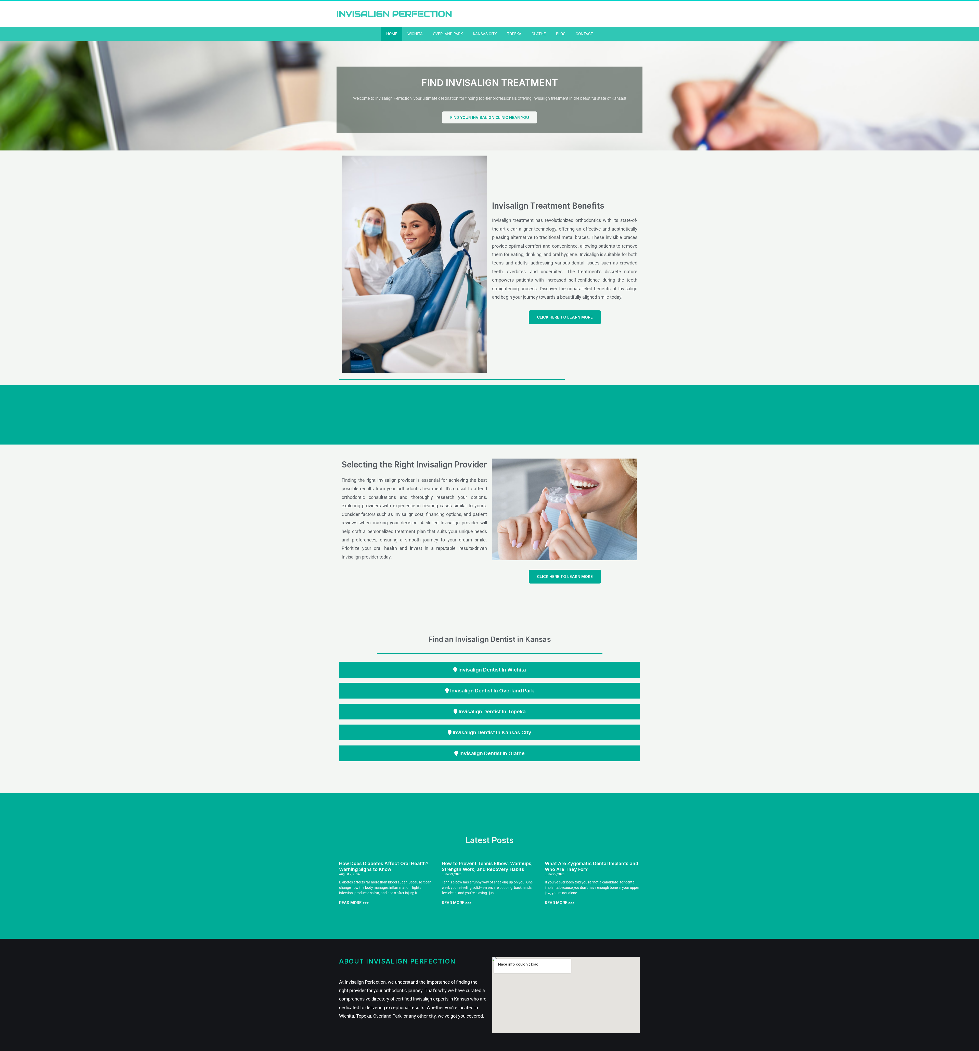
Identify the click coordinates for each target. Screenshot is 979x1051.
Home (391, 34)
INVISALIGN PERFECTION (394, 14)
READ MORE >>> (354, 902)
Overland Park (448, 34)
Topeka (514, 34)
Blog (560, 34)
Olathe (539, 34)
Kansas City (485, 34)
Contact (584, 34)
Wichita (415, 34)
